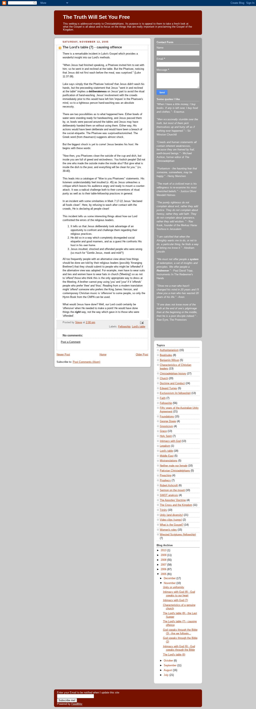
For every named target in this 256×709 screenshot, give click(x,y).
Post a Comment (70, 342)
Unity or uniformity (173, 587)
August (168, 670)
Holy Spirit (166, 436)
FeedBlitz (76, 703)
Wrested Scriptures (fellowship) (178, 534)
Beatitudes (166, 355)
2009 (164, 555)
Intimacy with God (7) (175, 600)
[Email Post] (141, 322)
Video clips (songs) (171, 519)
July (166, 675)
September (170, 665)
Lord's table (138, 326)
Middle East (167, 455)
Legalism (165, 445)
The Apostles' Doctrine (173, 500)
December (170, 578)
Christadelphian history (173, 373)
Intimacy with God (170, 441)
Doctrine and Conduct (172, 383)
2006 (164, 569)
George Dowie (168, 421)
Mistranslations (168, 460)
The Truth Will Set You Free (96, 17)
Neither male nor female (173, 465)
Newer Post (63, 354)
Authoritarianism (169, 350)
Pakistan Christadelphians (175, 470)
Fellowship (124, 326)
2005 (164, 574)
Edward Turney (168, 388)
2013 (164, 550)
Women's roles (168, 529)
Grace (163, 431)
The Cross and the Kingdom (176, 505)
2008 (164, 560)
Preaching (165, 475)
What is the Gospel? (171, 524)
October (169, 660)
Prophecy (165, 480)
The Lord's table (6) (174, 654)
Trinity (163, 510)
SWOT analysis (169, 495)
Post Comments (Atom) (86, 362)
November (170, 583)
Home (103, 354)
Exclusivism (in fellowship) (175, 393)
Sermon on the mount (172, 490)
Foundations (167, 416)
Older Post (142, 354)
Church (164, 378)
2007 (164, 564)
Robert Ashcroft (169, 485)
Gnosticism (166, 426)
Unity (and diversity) (171, 515)
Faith (163, 398)
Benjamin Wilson (169, 360)
